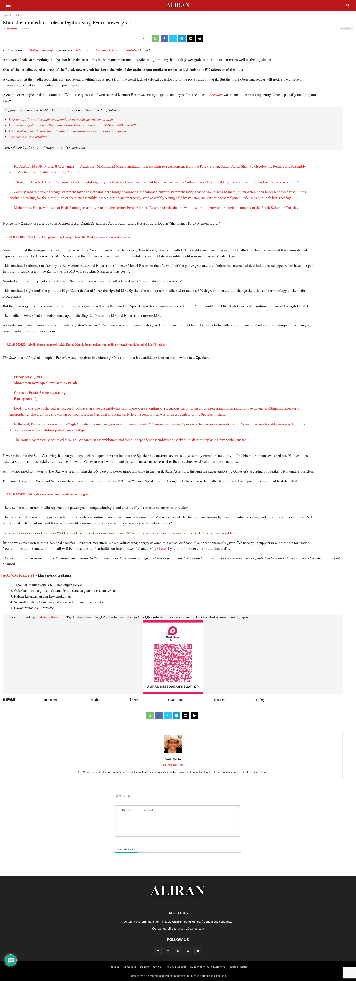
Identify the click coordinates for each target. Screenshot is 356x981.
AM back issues (238, 966)
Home (6, 15)
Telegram (82, 49)
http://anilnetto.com (172, 764)
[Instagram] (168, 951)
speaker (218, 699)
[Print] (199, 38)
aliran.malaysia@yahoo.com (186, 928)
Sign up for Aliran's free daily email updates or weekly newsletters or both (61, 119)
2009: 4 (17, 15)
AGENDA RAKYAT (18, 575)
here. (233, 533)
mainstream (52, 699)
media (95, 699)
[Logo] (178, 902)
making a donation (50, 617)
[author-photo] (173, 752)
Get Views (346, 28)
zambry (260, 699)
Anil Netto (11, 28)
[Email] (191, 38)
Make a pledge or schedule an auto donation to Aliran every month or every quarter (68, 131)
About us (114, 966)
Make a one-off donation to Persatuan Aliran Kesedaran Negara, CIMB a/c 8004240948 (72, 125)
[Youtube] (198, 951)
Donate (144, 966)
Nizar (134, 699)
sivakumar (175, 699)
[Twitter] (173, 38)
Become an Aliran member (28, 136)
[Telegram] (182, 38)
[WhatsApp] (155, 38)
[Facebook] (164, 38)
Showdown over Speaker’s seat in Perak (45, 383)
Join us (156, 966)
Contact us (129, 966)
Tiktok (113, 49)
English (51, 49)
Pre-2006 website (176, 966)
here (162, 548)
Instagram (99, 49)
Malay (34, 49)
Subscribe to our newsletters (207, 966)
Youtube (131, 49)
